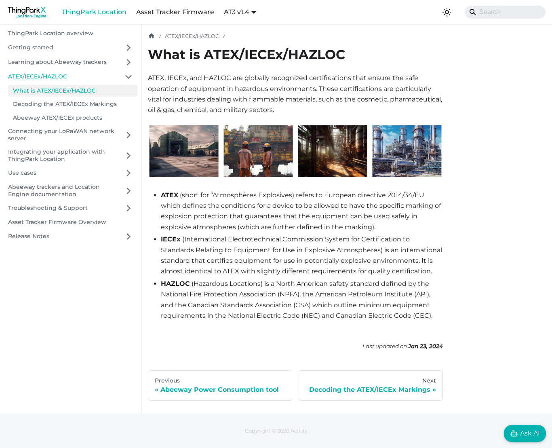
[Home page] (151, 36)
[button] (70, 76)
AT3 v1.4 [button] (236, 12)
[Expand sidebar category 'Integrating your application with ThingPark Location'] (128, 155)
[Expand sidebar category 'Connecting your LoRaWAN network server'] (128, 134)
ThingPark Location (94, 12)
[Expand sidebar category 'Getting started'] (128, 47)
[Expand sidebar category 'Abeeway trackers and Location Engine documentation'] (128, 190)
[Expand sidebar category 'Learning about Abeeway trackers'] (128, 62)
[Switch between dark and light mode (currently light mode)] (446, 12)
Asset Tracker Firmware (175, 12)
